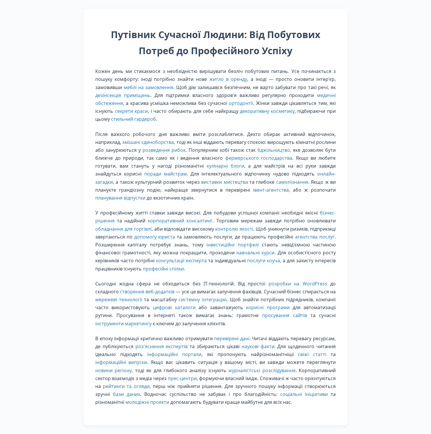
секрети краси (131, 111)
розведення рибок (164, 150)
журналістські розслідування (261, 370)
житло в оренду (228, 79)
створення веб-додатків (147, 291)
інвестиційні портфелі (232, 244)
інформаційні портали (174, 354)
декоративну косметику (267, 111)
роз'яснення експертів (161, 346)
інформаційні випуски (121, 362)
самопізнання (292, 182)
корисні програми (267, 307)
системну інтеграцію (203, 299)
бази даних (126, 394)
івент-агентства (271, 190)
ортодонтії (241, 103)
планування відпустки (120, 198)
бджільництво (273, 150)
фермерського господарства (259, 158)
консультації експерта (181, 260)
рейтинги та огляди (126, 386)
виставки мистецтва (224, 182)
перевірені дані (232, 338)
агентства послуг (315, 237)
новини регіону (113, 370)
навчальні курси (255, 252)
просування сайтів (284, 315)
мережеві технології (118, 299)
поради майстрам (165, 174)
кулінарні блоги (225, 166)
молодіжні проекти (147, 402)
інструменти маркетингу (123, 323)
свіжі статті (312, 354)
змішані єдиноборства (148, 142)
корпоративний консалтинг (180, 220)
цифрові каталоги (174, 307)
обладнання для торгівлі (123, 229)
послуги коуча (263, 260)
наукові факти (258, 346)
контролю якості (234, 229)
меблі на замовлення (148, 87)
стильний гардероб (133, 119)
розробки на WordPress (298, 283)
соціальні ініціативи (304, 394)
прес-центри (182, 378)
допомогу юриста (154, 237)
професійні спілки (163, 268)
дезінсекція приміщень (122, 95)
